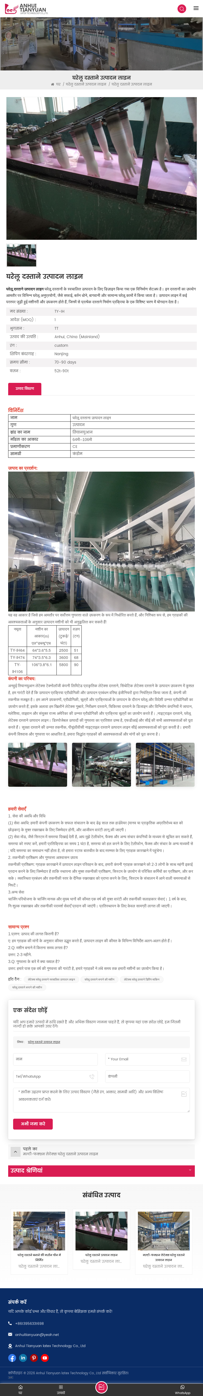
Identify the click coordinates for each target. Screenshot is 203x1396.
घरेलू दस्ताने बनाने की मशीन (99, 979)
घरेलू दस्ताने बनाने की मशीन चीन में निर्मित (39, 1258)
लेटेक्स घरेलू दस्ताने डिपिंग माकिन (141, 979)
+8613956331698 (29, 1324)
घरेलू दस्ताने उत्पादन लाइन (44, 1042)
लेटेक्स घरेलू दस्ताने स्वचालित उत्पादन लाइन (51, 979)
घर (57, 84)
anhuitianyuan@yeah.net (37, 1335)
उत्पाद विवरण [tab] (25, 389)
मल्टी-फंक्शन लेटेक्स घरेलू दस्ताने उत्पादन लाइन (164, 1258)
